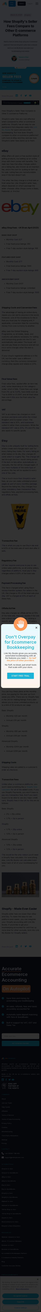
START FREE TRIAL (20, 676)
